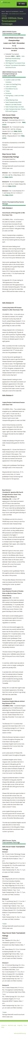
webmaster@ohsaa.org (20, 1033)
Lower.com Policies (10, 86)
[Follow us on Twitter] (6, 1037)
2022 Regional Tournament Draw (15, 63)
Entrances (8, 93)
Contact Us (4, 1025)
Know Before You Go (11, 89)
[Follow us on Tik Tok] (23, 1037)
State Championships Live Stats (14, 107)
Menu (23, 4)
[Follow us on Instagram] (17, 1037)
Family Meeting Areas (11, 100)
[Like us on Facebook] (2, 1037)
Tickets (7, 91)
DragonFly (19, 1025)
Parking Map (9, 95)
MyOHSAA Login (12, 1025)
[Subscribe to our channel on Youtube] (12, 1037)
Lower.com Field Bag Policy (13, 84)
